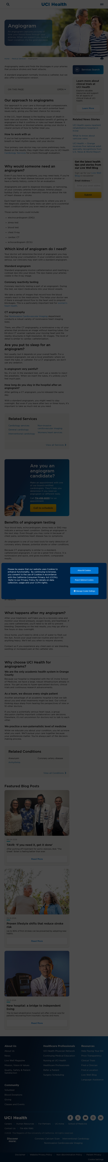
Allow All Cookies (84, 570)
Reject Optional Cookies (84, 580)
